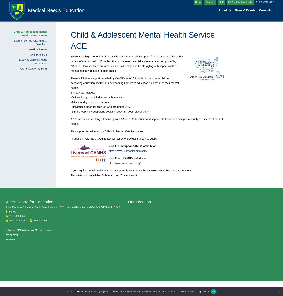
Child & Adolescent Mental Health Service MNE (30, 33)
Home (198, 2)
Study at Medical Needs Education (33, 61)
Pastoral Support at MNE (32, 68)
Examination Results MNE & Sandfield (30, 42)
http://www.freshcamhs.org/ (125, 163)
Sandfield (210, 2)
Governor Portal (41, 220)
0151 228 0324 (17, 216)
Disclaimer (10, 239)
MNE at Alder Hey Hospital (240, 2)
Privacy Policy (12, 234)
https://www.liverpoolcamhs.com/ (128, 150)
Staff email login (17, 220)
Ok (213, 291)
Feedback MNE (38, 49)
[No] (279, 291)
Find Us (12, 211)
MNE (221, 2)
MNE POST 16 (38, 54)
